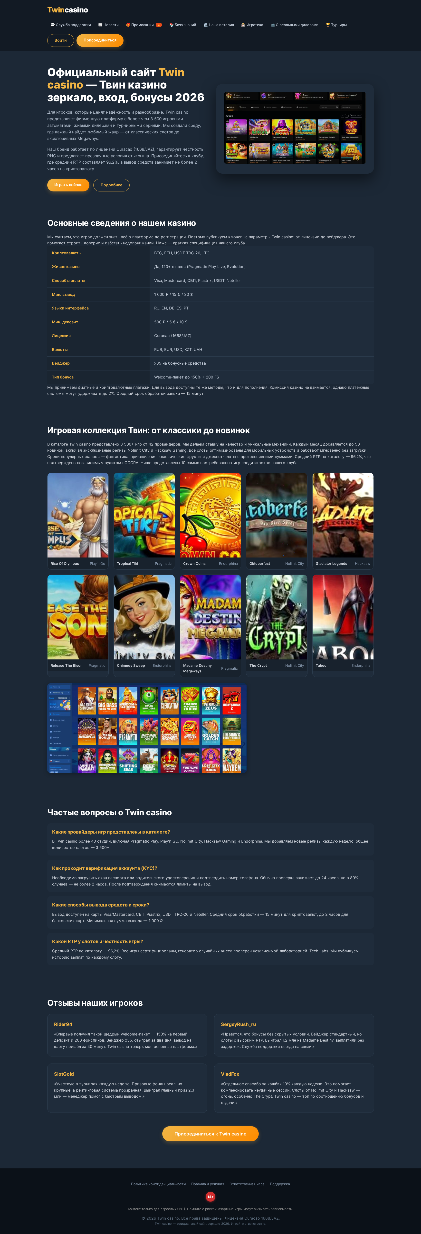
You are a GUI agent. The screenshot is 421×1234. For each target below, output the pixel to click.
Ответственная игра (247, 1184)
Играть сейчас (68, 184)
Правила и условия (207, 1184)
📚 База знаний (182, 25)
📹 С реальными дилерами (294, 25)
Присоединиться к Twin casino (210, 1134)
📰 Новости (108, 25)
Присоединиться (100, 40)
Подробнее (111, 184)
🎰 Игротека (252, 25)
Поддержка (280, 1184)
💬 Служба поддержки (70, 25)
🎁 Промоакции (143, 25)
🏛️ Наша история (218, 25)
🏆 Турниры (336, 25)
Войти (61, 40)
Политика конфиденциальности (158, 1184)
